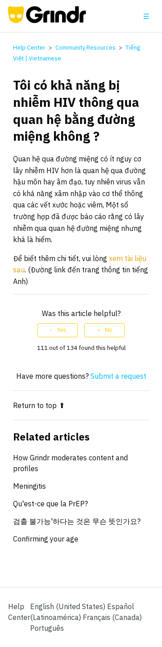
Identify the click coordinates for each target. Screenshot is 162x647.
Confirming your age (45, 538)
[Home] (47, 20)
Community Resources (85, 47)
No (108, 330)
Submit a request (118, 376)
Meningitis (29, 486)
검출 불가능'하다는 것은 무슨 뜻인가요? (76, 521)
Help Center (29, 47)
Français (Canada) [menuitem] (112, 617)
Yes (61, 330)
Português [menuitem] (47, 628)
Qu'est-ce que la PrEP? (50, 503)
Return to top (35, 405)
